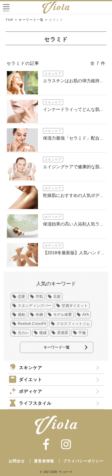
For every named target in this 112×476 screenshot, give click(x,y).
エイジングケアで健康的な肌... (73, 166)
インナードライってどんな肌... (73, 109)
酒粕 (21, 314)
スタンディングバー (34, 305)
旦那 (57, 296)
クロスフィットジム (73, 323)
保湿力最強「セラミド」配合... (73, 138)
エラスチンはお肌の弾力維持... (73, 80)
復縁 (43, 333)
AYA (85, 314)
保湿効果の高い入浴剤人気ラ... (73, 223)
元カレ (23, 333)
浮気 (39, 296)
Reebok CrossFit (32, 323)
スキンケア (30, 367)
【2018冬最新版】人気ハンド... (74, 252)
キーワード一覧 (57, 347)
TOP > (11, 19)
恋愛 (21, 296)
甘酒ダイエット (75, 305)
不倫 (82, 333)
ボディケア (30, 391)
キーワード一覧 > (33, 19)
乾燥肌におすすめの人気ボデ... (73, 195)
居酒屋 (62, 333)
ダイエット (30, 379)
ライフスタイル (35, 403)
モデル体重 (62, 314)
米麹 (39, 314)
